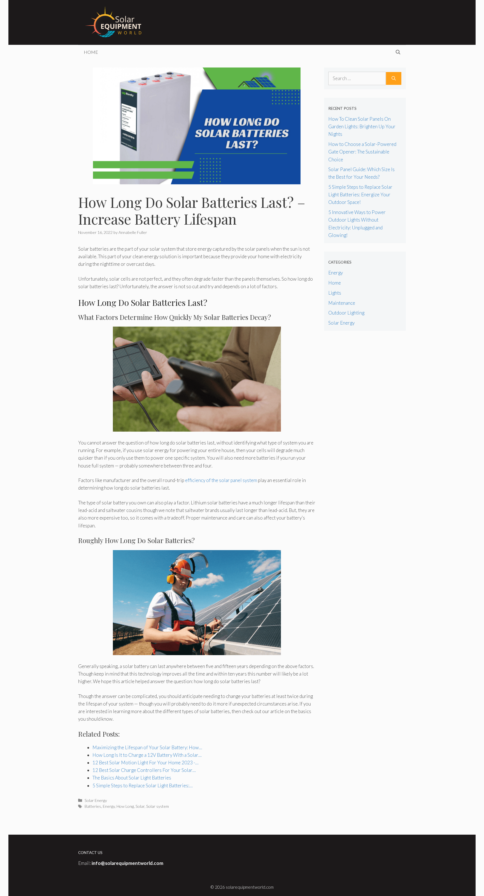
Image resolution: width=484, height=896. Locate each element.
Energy (109, 806)
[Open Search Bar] (398, 52)
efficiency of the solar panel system (221, 480)
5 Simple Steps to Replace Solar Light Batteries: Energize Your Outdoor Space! (360, 194)
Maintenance (341, 303)
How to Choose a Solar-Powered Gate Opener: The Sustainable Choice (362, 151)
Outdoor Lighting (346, 313)
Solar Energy (96, 800)
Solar (140, 806)
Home (91, 52)
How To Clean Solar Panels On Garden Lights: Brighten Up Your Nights (361, 126)
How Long (125, 806)
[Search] (394, 78)
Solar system (157, 806)
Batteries (93, 806)
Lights (334, 293)
